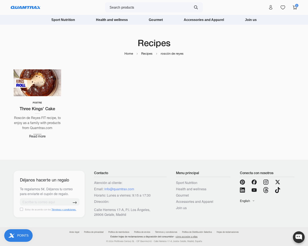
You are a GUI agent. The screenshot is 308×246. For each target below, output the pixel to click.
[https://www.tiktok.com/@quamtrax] (277, 190)
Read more (37, 136)
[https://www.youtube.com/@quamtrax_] (254, 190)
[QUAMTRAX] (25, 7)
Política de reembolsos (118, 232)
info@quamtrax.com (119, 188)
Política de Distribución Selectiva (197, 232)
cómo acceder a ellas (187, 236)
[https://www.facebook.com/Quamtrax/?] (254, 182)
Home (128, 54)
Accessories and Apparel (204, 20)
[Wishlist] (282, 7)
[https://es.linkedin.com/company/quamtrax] (242, 190)
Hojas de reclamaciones (228, 232)
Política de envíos (142, 232)
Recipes (147, 54)
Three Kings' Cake (37, 108)
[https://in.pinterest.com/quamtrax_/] (242, 182)
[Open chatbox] (299, 237)
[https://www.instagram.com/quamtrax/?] (265, 182)
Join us (251, 20)
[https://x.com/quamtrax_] (277, 182)
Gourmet (156, 20)
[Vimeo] (265, 190)
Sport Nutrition (63, 20)
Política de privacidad (94, 232)
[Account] (270, 7)
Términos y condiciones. (64, 209)
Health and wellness (112, 20)
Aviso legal (74, 232)
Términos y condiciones (166, 232)
